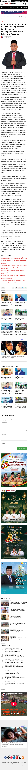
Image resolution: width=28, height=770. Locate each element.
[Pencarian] (26, 4)
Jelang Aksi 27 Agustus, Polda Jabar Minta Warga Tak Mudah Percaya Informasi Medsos (18, 638)
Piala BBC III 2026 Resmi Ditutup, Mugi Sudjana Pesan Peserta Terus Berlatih (18, 602)
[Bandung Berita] (10, 4)
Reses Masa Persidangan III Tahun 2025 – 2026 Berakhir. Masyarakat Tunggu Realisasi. (13, 281)
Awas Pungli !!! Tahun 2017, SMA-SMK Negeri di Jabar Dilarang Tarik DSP (14, 661)
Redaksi (4, 762)
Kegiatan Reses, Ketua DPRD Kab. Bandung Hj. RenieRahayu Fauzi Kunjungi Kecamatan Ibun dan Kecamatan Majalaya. (14, 277)
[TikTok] (20, 757)
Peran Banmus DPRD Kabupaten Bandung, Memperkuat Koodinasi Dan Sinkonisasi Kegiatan (14, 257)
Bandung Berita (7, 36)
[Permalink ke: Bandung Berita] (2, 37)
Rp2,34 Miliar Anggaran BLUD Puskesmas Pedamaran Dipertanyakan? (17, 624)
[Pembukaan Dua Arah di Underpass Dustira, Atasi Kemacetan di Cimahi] (5, 631)
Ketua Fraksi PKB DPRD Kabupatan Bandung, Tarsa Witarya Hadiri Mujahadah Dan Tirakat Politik (13, 272)
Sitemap (14, 764)
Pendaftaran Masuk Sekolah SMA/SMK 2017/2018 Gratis (15, 678)
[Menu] (2, 4)
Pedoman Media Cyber (13, 762)
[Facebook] (5, 757)
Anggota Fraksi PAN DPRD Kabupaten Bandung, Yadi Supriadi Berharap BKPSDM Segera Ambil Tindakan (13, 262)
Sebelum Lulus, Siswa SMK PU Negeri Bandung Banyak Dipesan (14, 667)
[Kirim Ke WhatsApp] (25, 288)
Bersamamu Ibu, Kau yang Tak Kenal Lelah (14, 683)
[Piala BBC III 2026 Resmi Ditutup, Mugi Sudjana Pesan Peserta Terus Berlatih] (5, 603)
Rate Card (23, 762)
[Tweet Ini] (16, 288)
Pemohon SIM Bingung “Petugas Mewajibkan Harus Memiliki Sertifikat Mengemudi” (14, 656)
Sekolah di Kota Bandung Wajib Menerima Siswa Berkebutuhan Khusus (16, 672)
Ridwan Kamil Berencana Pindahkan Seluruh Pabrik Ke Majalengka (14, 650)
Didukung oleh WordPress (9, 766)
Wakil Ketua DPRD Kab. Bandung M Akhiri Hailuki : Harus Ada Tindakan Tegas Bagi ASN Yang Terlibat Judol (14, 267)
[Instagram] (11, 757)
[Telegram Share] (22, 288)
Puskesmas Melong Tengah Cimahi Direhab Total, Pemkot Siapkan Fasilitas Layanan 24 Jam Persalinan (17, 610)
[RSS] (23, 757)
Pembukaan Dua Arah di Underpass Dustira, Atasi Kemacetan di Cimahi (16, 631)
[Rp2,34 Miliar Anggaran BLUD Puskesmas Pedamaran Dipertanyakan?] (5, 624)
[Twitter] (8, 757)
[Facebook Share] (13, 288)
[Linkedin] (14, 757)
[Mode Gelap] (23, 4)
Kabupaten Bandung (6, 22)
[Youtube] (17, 757)
